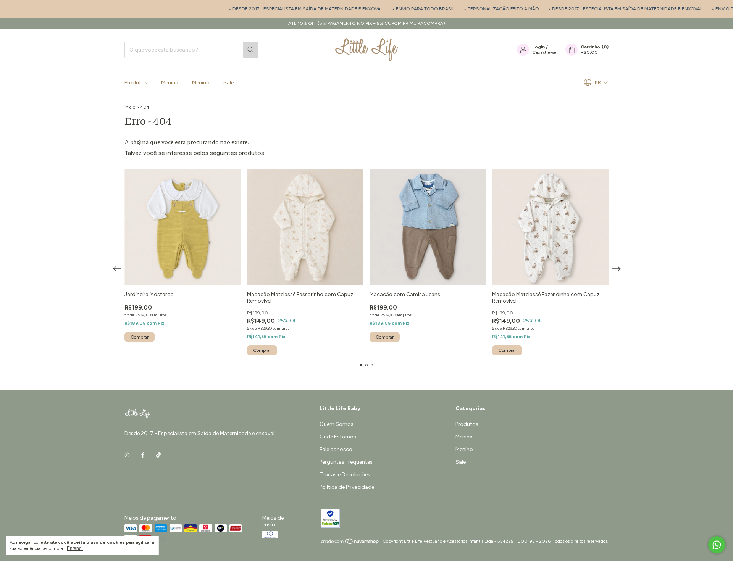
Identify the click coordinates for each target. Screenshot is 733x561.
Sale (228, 82)
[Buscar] (250, 50)
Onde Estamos (338, 437)
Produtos (135, 82)
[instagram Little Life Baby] (127, 455)
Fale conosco (336, 449)
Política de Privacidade (347, 487)
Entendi (75, 548)
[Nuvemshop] (350, 543)
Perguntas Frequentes (346, 462)
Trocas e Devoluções (345, 474)
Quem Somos (337, 424)
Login (538, 47)
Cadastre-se (544, 52)
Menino (201, 82)
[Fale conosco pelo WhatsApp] (716, 544)
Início (129, 107)
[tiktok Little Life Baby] (158, 455)
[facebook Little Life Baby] (142, 455)
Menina (169, 82)
